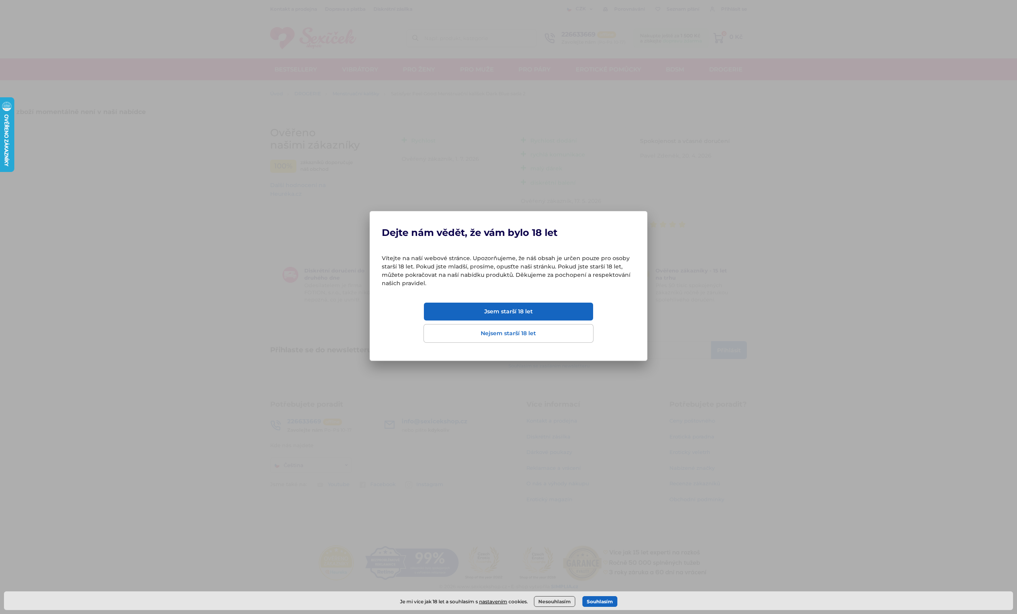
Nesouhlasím (554, 601)
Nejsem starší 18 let (508, 333)
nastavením (493, 601)
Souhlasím (600, 601)
